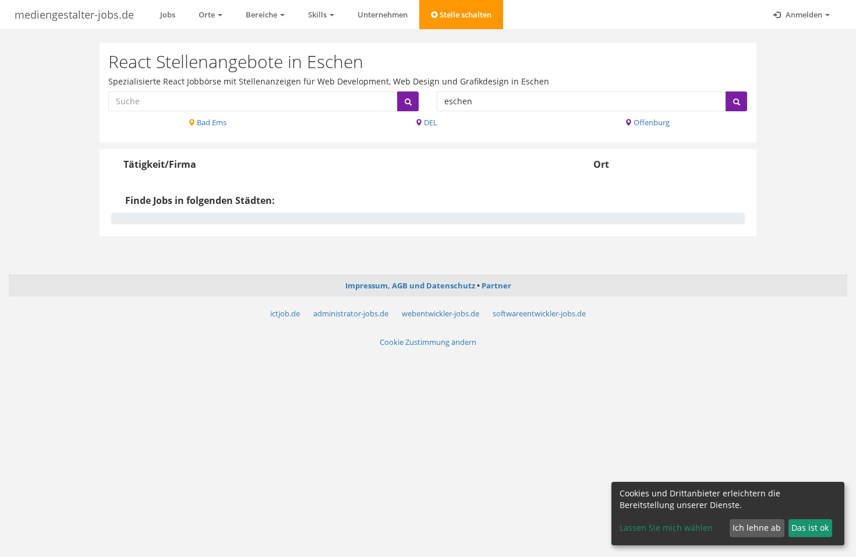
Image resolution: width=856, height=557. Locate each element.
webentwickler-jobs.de (440, 313)
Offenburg (651, 122)
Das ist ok (810, 527)
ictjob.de (285, 313)
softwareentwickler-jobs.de (539, 313)
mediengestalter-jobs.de (74, 15)
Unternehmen (383, 14)
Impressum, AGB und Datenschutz (410, 285)
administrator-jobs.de (350, 313)
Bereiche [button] (262, 14)
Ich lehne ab (757, 527)
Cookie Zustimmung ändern (428, 342)
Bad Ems (211, 122)
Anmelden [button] (804, 14)
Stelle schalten (464, 14)
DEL (429, 122)
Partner (496, 285)
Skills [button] (318, 14)
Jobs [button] (167, 14)
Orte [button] (208, 14)
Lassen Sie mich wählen (666, 527)
